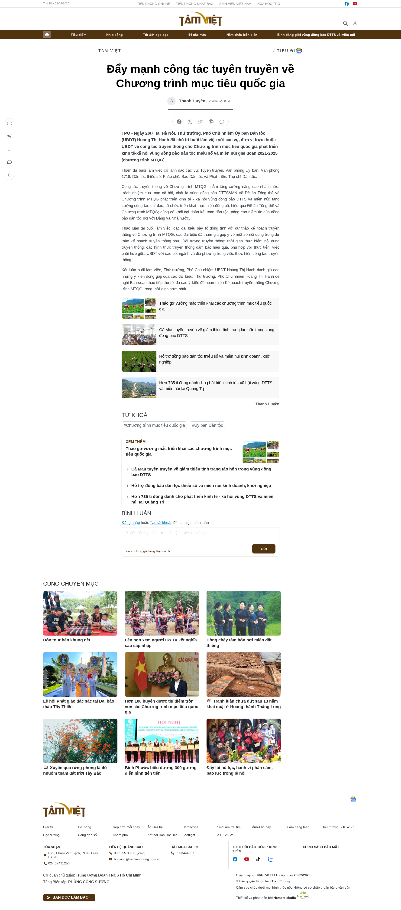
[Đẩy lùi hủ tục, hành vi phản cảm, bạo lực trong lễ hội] (244, 741)
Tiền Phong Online (153, 4)
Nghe (9, 123)
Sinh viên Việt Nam (235, 4)
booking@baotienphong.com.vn (137, 859)
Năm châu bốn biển (241, 35)
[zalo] (273, 859)
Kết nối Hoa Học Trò (162, 835)
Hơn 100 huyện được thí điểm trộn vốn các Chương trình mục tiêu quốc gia (161, 706)
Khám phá (120, 835)
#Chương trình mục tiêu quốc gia (154, 425)
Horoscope (190, 827)
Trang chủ (47, 34)
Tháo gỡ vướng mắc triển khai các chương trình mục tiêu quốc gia (215, 306)
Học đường (51, 835)
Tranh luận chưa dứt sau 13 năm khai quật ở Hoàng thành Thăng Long (244, 704)
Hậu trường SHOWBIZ (338, 827)
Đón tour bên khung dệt (66, 640)
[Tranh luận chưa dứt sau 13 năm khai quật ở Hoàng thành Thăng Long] (244, 674)
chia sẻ (179, 122)
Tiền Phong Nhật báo (194, 4)
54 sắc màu (197, 35)
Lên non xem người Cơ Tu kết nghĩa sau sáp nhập (161, 643)
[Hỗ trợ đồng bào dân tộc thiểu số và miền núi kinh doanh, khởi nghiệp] (139, 361)
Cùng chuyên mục (70, 583)
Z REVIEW (225, 835)
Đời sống (84, 827)
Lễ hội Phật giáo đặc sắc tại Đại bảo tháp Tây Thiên (78, 704)
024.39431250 (59, 863)
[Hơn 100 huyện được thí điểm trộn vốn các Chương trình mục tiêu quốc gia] (162, 674)
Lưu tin (9, 149)
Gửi (264, 549)
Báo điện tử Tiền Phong (200, 18)
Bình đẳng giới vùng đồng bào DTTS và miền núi (316, 35)
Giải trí (48, 827)
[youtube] (355, 3)
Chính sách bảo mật (321, 847)
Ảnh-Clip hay (261, 827)
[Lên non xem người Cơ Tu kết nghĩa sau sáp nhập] (162, 613)
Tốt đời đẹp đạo (155, 35)
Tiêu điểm (78, 35)
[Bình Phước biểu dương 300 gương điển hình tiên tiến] (162, 741)
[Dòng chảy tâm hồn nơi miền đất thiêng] (244, 613)
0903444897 (185, 853)
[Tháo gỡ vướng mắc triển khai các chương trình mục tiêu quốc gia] (139, 308)
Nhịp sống (114, 35)
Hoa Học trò (268, 4)
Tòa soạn (51, 847)
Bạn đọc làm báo (70, 897)
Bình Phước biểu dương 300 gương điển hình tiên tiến (161, 770)
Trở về (9, 175)
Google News (299, 51)
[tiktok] (260, 859)
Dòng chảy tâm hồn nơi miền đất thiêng (239, 643)
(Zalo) (141, 853)
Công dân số (87, 835)
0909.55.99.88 (124, 853)
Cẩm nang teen (298, 827)
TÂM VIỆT (110, 51)
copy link (200, 122)
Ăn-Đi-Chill (155, 827)
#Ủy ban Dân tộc (207, 425)
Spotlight (188, 835)
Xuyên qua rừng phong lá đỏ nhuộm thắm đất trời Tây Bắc (75, 770)
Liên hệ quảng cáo (126, 847)
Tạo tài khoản (161, 523)
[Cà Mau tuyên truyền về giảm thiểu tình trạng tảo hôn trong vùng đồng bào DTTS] (139, 334)
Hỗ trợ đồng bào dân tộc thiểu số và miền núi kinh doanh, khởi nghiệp (215, 359)
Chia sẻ (9, 136)
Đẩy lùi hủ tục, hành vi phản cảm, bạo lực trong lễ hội (240, 770)
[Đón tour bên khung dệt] (80, 613)
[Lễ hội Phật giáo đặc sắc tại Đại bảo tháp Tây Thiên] (80, 674)
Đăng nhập (131, 523)
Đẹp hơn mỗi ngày (126, 827)
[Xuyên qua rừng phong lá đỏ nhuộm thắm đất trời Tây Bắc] (80, 741)
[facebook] (346, 3)
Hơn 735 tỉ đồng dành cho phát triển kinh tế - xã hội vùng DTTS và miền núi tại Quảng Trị (215, 385)
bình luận (221, 122)
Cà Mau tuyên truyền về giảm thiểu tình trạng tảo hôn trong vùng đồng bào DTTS (216, 332)
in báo (211, 122)
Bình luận (9, 162)
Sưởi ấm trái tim (229, 827)
